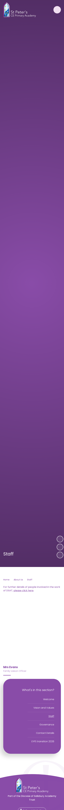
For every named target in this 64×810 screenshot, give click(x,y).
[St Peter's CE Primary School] (19, 9)
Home (6, 579)
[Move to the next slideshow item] (60, 539)
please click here (23, 590)
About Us (18, 579)
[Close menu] (57, 9)
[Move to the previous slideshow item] (60, 547)
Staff (29, 579)
